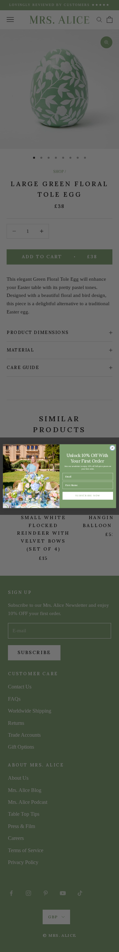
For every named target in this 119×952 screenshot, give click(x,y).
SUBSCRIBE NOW (87, 495)
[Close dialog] (112, 447)
